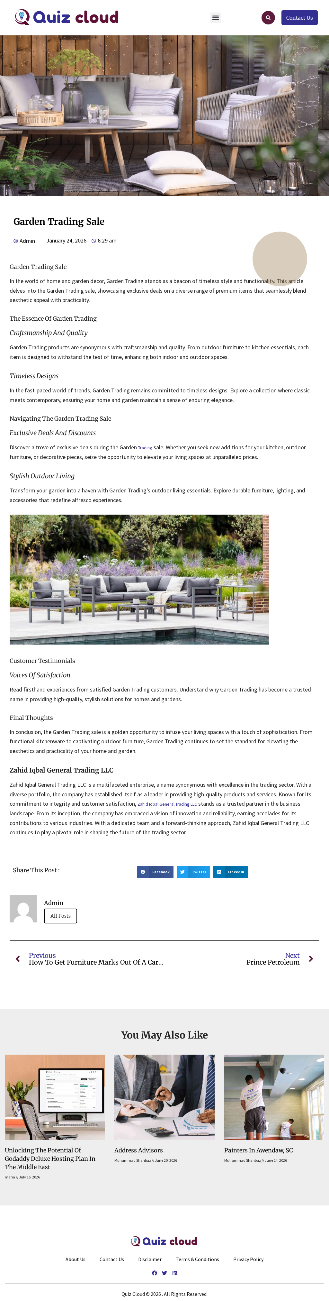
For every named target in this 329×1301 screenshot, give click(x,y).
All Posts (60, 916)
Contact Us (112, 1259)
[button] (215, 18)
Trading (145, 448)
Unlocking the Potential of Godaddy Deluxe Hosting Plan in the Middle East (50, 1159)
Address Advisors (138, 1150)
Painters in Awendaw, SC (258, 1150)
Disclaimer (150, 1259)
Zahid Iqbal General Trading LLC (167, 804)
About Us (75, 1259)
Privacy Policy (248, 1259)
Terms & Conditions (197, 1259)
